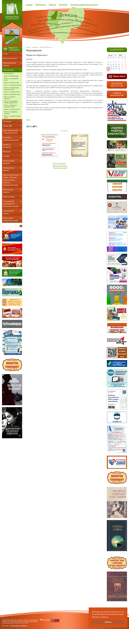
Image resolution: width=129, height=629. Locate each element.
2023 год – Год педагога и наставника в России (10, 106)
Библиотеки (40, 4)
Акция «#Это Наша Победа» (11, 76)
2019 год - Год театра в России (11, 92)
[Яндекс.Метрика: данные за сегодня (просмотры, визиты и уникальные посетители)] (45, 620)
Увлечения (7, 121)
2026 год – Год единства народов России (12, 116)
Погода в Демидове (59, 163)
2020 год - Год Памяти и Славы (12, 94)
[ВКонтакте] (28, 126)
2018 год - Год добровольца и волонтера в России (11, 88)
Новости (52, 4)
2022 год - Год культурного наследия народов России (11, 101)
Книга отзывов (9, 197)
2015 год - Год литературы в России (11, 79)
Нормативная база (10, 58)
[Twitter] (30, 126)
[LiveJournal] (36, 126)
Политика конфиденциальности (84, 4)
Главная (29, 4)
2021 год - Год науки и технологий (9, 97)
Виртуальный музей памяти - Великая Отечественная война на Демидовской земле (11, 180)
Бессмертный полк (8, 73)
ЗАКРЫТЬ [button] (108, 622)
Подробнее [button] (104, 617)
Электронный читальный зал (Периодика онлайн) (11, 203)
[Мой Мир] (34, 126)
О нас (5, 54)
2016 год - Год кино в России (11, 82)
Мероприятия (35, 47)
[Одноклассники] (32, 126)
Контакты (63, 4)
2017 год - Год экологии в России (12, 85)
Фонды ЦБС (7, 126)
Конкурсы (7, 152)
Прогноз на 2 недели (60, 168)
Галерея (6, 156)
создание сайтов (14, 625)
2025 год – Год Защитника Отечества (10, 112)
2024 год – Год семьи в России (11, 109)
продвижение (23, 625)
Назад (28, 119)
